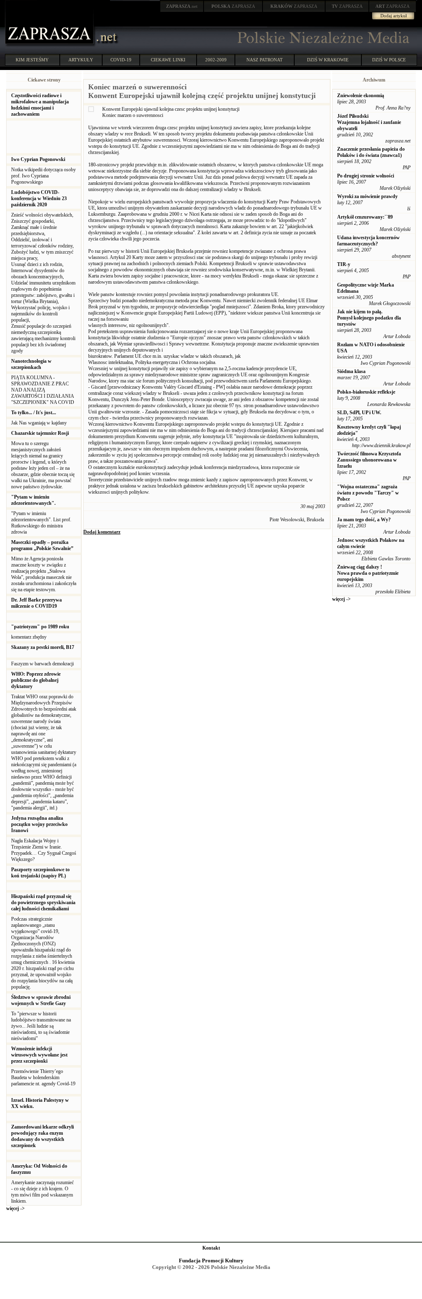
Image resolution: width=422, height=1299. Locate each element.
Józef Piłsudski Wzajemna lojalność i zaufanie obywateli (369, 122)
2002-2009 (216, 59)
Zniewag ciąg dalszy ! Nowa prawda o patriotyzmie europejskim (368, 573)
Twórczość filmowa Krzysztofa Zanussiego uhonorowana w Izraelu (369, 460)
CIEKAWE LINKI (168, 59)
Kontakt (211, 1248)
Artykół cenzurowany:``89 (365, 217)
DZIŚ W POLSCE (389, 59)
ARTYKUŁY (80, 59)
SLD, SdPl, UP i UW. (359, 412)
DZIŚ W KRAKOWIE (328, 59)
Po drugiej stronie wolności (365, 176)
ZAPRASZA (233, 6)
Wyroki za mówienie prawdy (367, 196)
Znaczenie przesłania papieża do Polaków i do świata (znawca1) (371, 152)
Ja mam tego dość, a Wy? (364, 519)
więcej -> (15, 1208)
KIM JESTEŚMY (32, 59)
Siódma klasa (351, 371)
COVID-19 (120, 59)
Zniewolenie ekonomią (360, 95)
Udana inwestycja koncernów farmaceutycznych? (368, 241)
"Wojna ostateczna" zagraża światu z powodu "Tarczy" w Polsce (368, 493)
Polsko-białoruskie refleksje (366, 392)
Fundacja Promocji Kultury (211, 1260)
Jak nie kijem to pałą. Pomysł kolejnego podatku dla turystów (369, 318)
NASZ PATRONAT (264, 59)
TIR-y (343, 264)
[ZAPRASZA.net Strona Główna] (50, 45)
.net (181, 6)
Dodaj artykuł (393, 15)
